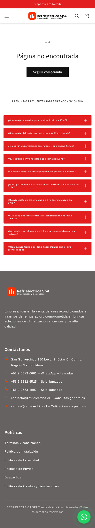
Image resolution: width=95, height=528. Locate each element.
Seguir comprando (47, 72)
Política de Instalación (21, 451)
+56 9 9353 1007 (24, 389)
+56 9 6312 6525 (24, 381)
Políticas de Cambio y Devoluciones (31, 486)
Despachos (12, 477)
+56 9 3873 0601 (24, 373)
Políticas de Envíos (18, 468)
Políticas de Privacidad (21, 460)
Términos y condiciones (22, 443)
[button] (6, 16)
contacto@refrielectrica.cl (30, 398)
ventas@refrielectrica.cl (29, 406)
